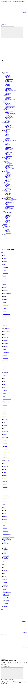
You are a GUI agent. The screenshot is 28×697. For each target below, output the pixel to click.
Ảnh (7, 150)
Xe (4, 211)
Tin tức (8, 172)
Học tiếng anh (9, 165)
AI (7, 203)
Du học (8, 166)
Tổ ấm (7, 185)
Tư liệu (8, 103)
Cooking (8, 188)
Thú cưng (8, 233)
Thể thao (8, 85)
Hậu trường (9, 149)
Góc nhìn (5, 100)
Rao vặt (5, 603)
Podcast (5, 586)
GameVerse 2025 (10, 209)
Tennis (7, 145)
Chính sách (8, 124)
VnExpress (24, 646)
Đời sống (5, 183)
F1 (7, 153)
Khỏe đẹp (8, 176)
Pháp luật (8, 88)
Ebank (7, 112)
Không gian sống (10, 127)
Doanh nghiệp (9, 111)
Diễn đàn (8, 216)
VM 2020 (8, 147)
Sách (7, 139)
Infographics (7, 592)
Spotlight (5, 585)
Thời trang (8, 136)
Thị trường (8, 125)
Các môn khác (9, 148)
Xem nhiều (6, 597)
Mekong (8, 98)
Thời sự (8, 75)
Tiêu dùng (8, 189)
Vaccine (8, 181)
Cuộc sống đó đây (10, 107)
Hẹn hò (8, 226)
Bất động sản (6, 122)
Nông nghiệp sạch (10, 99)
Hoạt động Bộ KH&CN (11, 199)
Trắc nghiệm (9, 163)
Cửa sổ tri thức (9, 208)
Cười (7, 229)
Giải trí (7, 82)
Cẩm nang (8, 197)
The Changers (9, 81)
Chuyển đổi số (9, 200)
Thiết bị (8, 207)
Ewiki (7, 170)
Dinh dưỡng (9, 179)
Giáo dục (8, 91)
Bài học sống (9, 186)
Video (4, 73)
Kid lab (8, 94)
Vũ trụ (7, 204)
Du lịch (8, 84)
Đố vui (7, 230)
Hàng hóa (8, 115)
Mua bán (8, 222)
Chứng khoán (9, 117)
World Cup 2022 (10, 154)
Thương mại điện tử (10, 113)
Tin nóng (6, 600)
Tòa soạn (24, 621)
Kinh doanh (9, 89)
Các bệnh (8, 174)
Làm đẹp (8, 138)
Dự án (7, 126)
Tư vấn (8, 129)
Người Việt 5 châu (10, 106)
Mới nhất (24, 12)
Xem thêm (5, 305)
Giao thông (8, 97)
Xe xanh (8, 220)
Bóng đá (8, 144)
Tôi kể (7, 80)
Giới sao (8, 131)
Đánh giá (8, 215)
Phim (7, 134)
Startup (8, 121)
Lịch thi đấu (9, 156)
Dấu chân (8, 193)
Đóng (2, 252)
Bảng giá (8, 218)
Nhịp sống (8, 76)
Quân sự (8, 108)
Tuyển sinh (8, 162)
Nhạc (7, 135)
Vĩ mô (7, 120)
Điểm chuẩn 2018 (10, 168)
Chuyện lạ (8, 231)
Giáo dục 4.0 (9, 167)
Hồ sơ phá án (9, 158)
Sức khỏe (8, 93)
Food (7, 77)
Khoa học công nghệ (11, 90)
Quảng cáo (24, 632)
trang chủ (14, 662)
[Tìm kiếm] (12, 32)
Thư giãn (5, 227)
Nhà (4, 507)
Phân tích (8, 104)
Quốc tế (8, 118)
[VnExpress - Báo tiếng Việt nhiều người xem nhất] (12, 1)
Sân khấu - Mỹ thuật (11, 140)
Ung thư (8, 180)
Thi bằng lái (9, 221)
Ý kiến (5, 224)
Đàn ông (8, 177)
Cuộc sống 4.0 (9, 79)
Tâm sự (5, 225)
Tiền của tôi (9, 116)
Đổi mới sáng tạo (10, 202)
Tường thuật (9, 152)
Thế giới (8, 86)
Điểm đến (8, 192)
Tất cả (4, 234)
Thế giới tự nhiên (10, 206)
